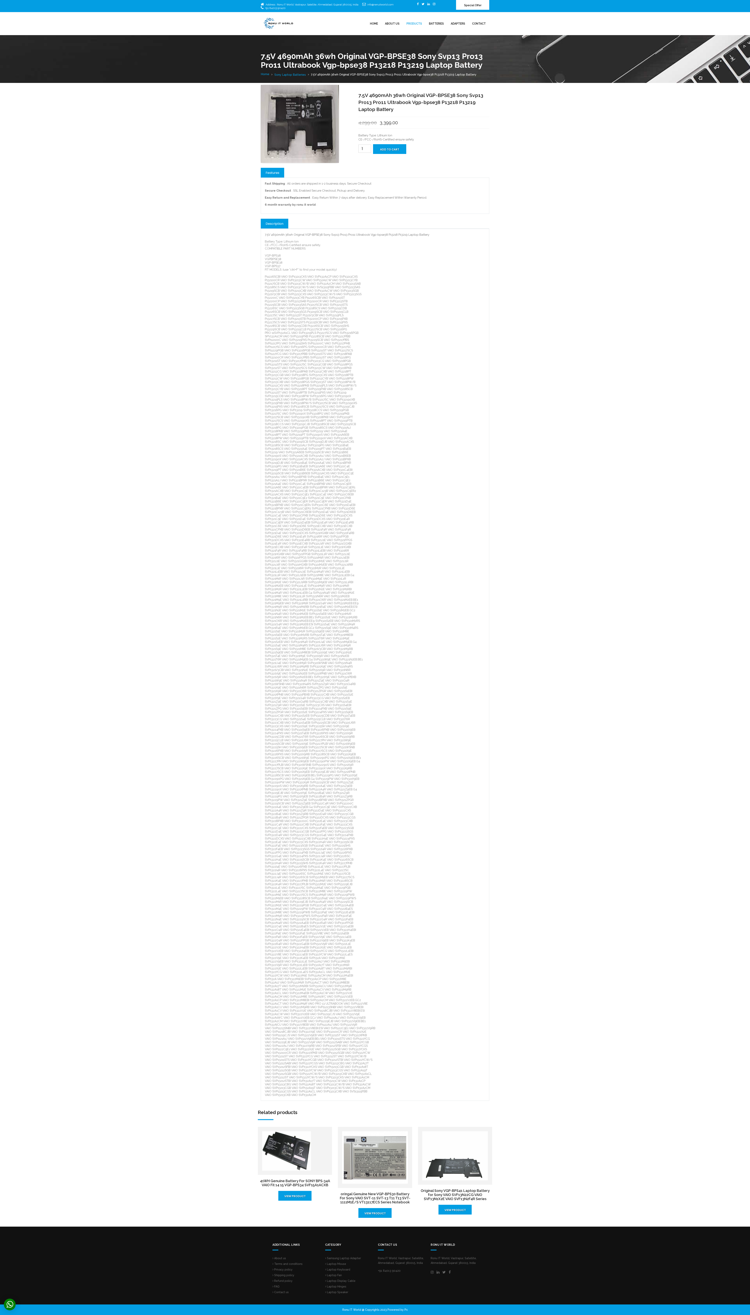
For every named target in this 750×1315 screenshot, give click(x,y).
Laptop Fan (334, 1275)
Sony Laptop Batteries (290, 74)
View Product (295, 1196)
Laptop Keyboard (338, 1269)
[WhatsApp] (10, 1304)
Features (272, 173)
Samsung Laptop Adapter (343, 1258)
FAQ (276, 1286)
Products (414, 23)
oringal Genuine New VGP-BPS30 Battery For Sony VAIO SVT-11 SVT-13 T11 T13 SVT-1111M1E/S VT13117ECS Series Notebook (375, 1198)
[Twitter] (423, 4)
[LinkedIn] (428, 4)
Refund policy (283, 1280)
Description (274, 223)
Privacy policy (283, 1269)
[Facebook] (418, 4)
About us (279, 1258)
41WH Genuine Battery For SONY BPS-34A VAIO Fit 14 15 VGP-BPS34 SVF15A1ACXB (295, 1183)
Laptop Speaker (337, 1292)
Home (374, 23)
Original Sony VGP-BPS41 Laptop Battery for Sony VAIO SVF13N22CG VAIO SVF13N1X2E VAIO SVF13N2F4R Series (455, 1195)
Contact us (281, 1292)
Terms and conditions (288, 1263)
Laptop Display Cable (340, 1280)
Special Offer (472, 5)
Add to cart (389, 149)
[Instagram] (434, 4)
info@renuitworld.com (380, 4)
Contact (479, 23)
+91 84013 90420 (275, 8)
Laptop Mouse (336, 1263)
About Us (392, 23)
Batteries (436, 23)
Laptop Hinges (336, 1286)
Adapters (458, 23)
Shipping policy (283, 1275)
